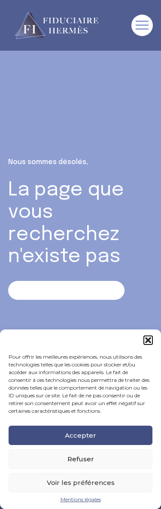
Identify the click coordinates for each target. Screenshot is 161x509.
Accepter (80, 435)
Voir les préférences (81, 483)
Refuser (80, 459)
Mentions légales (81, 500)
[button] (148, 340)
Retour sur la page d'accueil (66, 290)
